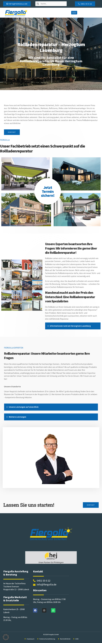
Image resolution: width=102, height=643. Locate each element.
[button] (73, 326)
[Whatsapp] (53, 610)
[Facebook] (35, 610)
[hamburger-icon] (74, 12)
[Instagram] (44, 610)
